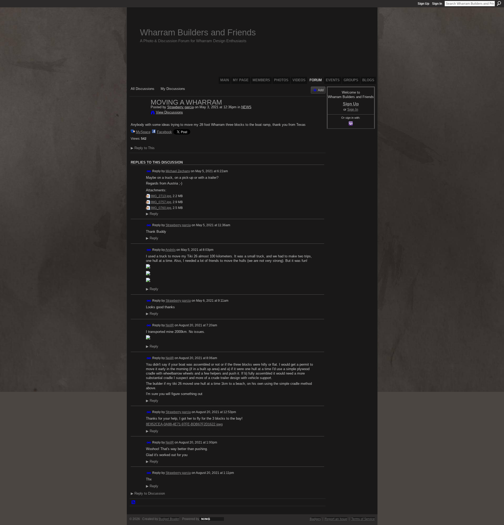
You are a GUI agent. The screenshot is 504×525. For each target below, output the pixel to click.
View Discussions (169, 112)
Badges (315, 519)
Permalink (148, 171)
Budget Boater (169, 519)
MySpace (143, 132)
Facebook (164, 132)
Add (321, 90)
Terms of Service (363, 519)
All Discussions (142, 89)
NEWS (246, 107)
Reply (152, 214)
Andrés (170, 250)
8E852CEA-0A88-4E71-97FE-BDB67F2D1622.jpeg (184, 424)
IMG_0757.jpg (161, 202)
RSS (133, 502)
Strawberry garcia (180, 107)
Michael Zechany (178, 171)
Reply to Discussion (148, 493)
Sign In (437, 4)
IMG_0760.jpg (161, 208)
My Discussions (173, 89)
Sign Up (423, 4)
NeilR (170, 325)
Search (499, 3)
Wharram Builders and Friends (198, 32)
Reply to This (143, 148)
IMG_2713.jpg (161, 196)
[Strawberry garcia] (139, 113)
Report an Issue (336, 519)
